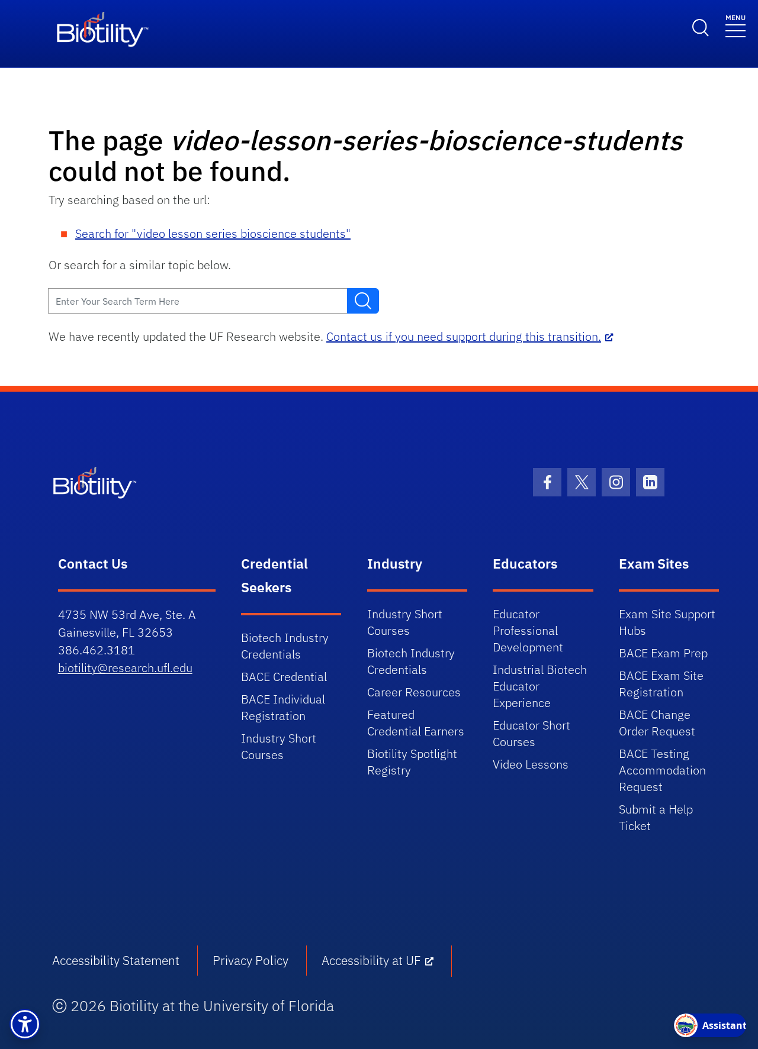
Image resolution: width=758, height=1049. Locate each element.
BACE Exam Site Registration (661, 683)
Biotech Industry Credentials (285, 646)
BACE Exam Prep (663, 653)
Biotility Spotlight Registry (412, 761)
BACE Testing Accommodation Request (662, 770)
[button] (24, 1024)
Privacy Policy (250, 960)
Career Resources (414, 692)
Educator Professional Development (528, 630)
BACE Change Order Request (657, 722)
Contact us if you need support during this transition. (463, 336)
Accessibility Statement (115, 960)
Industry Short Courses (278, 746)
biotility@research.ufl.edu (125, 668)
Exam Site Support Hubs (667, 622)
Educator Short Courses (531, 733)
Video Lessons (530, 764)
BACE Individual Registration (283, 707)
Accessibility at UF (371, 960)
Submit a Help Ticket (656, 817)
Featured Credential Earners (415, 722)
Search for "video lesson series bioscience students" (213, 233)
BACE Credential (284, 677)
